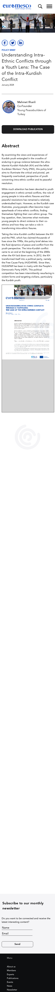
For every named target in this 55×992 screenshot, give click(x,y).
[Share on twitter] (13, 43)
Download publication (28, 129)
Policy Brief (9, 50)
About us (11, 967)
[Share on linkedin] (20, 43)
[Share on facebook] (5, 43)
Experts (10, 975)
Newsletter (12, 990)
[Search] (40, 6)
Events (10, 982)
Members (11, 971)
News (9, 986)
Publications (12, 978)
